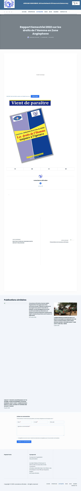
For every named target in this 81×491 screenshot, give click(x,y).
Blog (50, 12)
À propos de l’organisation (35, 457)
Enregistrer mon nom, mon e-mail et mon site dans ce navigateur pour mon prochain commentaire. (38, 438)
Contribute (73, 11)
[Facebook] (4, 11)
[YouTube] (11, 11)
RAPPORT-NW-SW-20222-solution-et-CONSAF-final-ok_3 (18, 96)
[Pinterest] (49, 169)
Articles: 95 (40, 186)
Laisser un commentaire (24, 441)
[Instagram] (9, 11)
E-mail (36, 422)
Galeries (56, 12)
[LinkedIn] (65, 169)
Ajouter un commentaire (24, 426)
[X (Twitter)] (6, 11)
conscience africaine (9, 9)
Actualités (39, 12)
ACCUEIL (24, 12)
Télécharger (35, 96)
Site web (52, 422)
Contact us (63, 12)
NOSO (46, 12)
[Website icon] (40, 183)
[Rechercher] (69, 11)
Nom (19, 422)
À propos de (31, 12)
